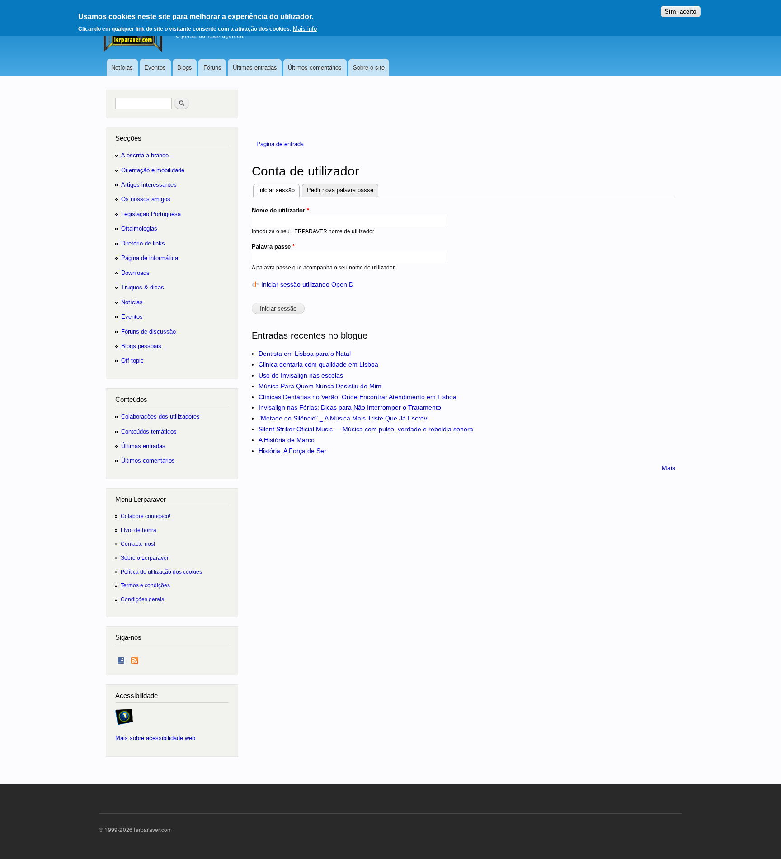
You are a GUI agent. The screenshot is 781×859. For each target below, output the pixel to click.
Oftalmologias (139, 228)
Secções (128, 138)
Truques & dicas (142, 287)
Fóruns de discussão (148, 331)
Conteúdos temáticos (149, 431)
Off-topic (132, 360)
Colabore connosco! (145, 516)
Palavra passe (273, 246)
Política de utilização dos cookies (161, 572)
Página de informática (149, 258)
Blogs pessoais (141, 346)
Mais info (305, 28)
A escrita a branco (145, 155)
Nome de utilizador (280, 210)
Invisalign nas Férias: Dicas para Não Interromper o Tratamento (350, 407)
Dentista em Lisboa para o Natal (305, 353)
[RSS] (134, 658)
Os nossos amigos (145, 199)
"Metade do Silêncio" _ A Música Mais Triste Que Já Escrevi (343, 418)
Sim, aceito (680, 11)
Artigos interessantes (149, 184)
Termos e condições (145, 585)
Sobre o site (369, 67)
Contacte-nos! (138, 544)
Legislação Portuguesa (151, 214)
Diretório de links (143, 243)
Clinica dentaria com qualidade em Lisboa (318, 364)
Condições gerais (142, 599)
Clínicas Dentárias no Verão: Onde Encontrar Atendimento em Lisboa (357, 397)
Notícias (122, 67)
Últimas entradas (255, 67)
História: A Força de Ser (292, 450)
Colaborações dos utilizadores (160, 416)
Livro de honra (138, 530)
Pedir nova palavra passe (340, 189)
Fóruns (212, 67)
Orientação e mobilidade (152, 170)
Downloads (135, 272)
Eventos (155, 67)
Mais (668, 468)
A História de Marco (287, 440)
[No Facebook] (121, 658)
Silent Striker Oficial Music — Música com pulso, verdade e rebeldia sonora (366, 429)
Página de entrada (280, 143)
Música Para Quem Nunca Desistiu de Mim (320, 386)
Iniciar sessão (279, 189)
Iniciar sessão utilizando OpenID (307, 284)
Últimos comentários (315, 67)
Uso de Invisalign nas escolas (301, 375)
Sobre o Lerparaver (145, 558)
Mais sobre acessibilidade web (155, 738)
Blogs (184, 67)
